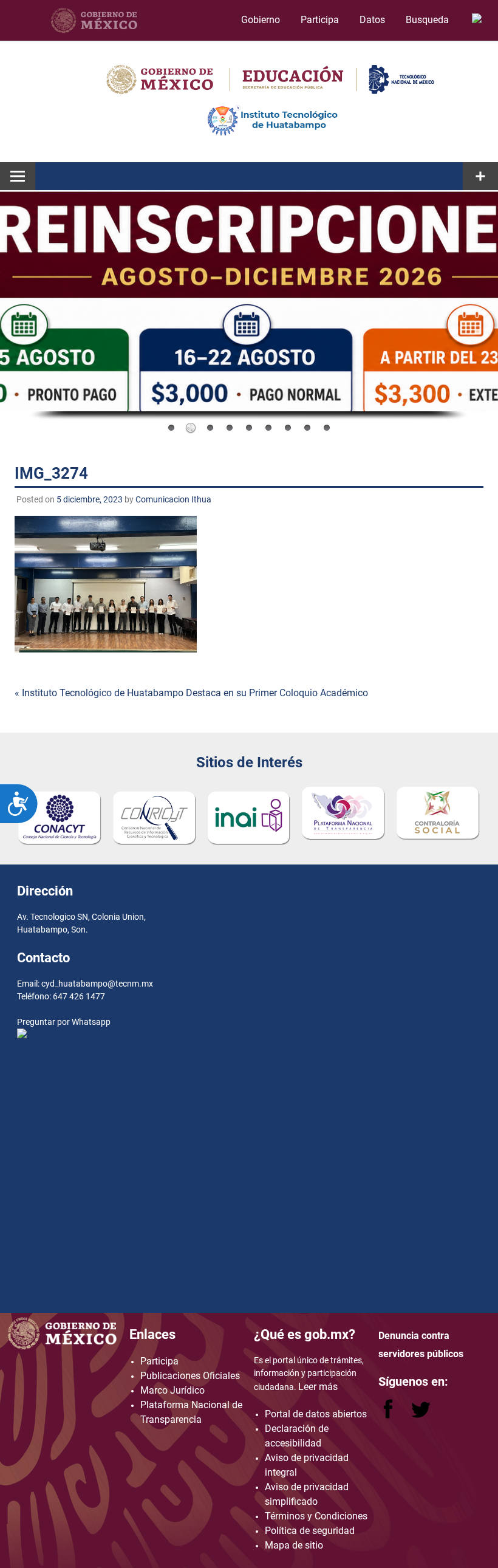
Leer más (318, 1386)
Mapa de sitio (294, 1545)
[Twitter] (421, 1415)
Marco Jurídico (172, 1390)
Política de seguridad (310, 1530)
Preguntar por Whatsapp (64, 1073)
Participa (320, 20)
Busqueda (428, 20)
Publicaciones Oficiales (190, 1375)
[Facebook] (389, 1415)
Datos (372, 20)
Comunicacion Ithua (173, 499)
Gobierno (260, 20)
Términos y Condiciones (316, 1516)
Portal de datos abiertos (316, 1414)
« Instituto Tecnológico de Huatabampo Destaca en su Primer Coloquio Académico (191, 693)
